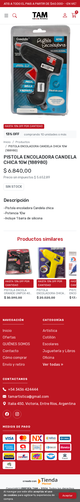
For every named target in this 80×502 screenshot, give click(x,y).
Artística (50, 331)
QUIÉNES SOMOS (16, 344)
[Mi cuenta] (65, 16)
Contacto (10, 351)
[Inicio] (40, 15)
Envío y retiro (14, 364)
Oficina (48, 357)
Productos (23, 142)
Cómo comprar (15, 357)
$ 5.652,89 (42, 177)
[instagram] (17, 414)
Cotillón (49, 337)
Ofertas (9, 337)
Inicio (7, 142)
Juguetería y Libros (59, 351)
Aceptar (67, 495)
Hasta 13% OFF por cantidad (24, 126)
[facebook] (7, 414)
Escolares (50, 344)
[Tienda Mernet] (47, 481)
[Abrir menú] (6, 15)
